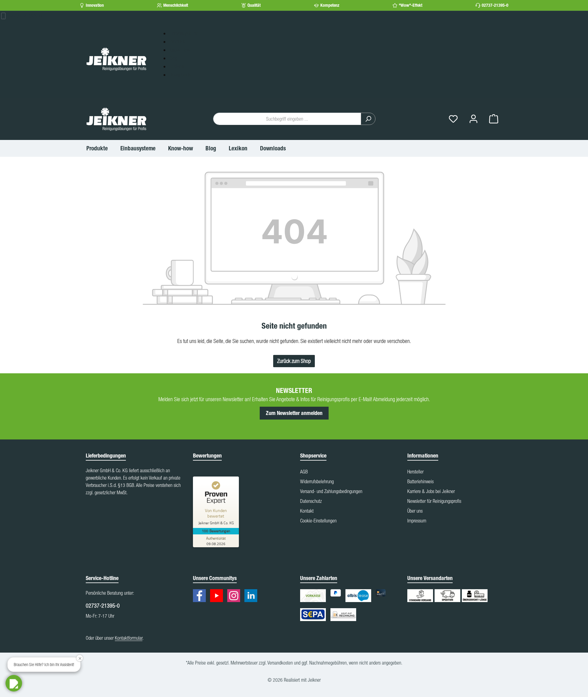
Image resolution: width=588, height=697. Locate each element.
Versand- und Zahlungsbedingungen (331, 491)
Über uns (415, 511)
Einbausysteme (183, 33)
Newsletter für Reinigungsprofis (434, 501)
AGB (304, 471)
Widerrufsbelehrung (317, 481)
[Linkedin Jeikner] (252, 596)
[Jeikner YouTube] (218, 596)
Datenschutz (311, 501)
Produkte (178, 41)
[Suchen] (368, 119)
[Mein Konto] (473, 119)
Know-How (179, 50)
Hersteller (415, 471)
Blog (173, 58)
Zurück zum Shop (294, 361)
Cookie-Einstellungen (318, 520)
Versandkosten (280, 662)
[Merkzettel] (453, 119)
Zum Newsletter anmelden (294, 413)
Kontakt (307, 511)
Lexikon (176, 66)
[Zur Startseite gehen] (116, 59)
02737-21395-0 (495, 5)
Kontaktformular (128, 638)
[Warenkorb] (493, 119)
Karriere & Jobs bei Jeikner (431, 491)
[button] (14, 683)
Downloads (180, 74)
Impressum (416, 520)
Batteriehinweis (420, 481)
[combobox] (287, 119)
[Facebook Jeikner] (201, 596)
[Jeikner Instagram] (235, 596)
